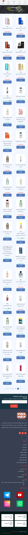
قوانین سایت (3, 533)
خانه (18, 10)
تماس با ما (24, 447)
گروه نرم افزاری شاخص (15, 531)
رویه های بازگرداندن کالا (22, 462)
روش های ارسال (23, 457)
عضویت (14, 406)
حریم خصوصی (23, 455)
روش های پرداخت (23, 460)
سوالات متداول (23, 452)
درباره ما (25, 444)
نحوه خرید (24, 450)
